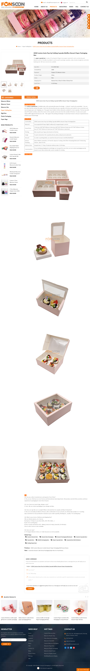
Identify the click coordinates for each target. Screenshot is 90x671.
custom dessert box (32, 537)
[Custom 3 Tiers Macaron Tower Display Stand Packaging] (4, 183)
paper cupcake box (58, 540)
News (71, 7)
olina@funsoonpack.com (72, 644)
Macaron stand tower (49, 651)
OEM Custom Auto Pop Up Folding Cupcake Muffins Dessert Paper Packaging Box (51, 566)
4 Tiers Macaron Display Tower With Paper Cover (15, 190)
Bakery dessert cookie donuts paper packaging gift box (8, 618)
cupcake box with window (74, 540)
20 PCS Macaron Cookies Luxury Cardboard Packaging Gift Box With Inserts (15, 129)
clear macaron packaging (50, 638)
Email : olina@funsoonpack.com (51, 2)
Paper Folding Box (27, 46)
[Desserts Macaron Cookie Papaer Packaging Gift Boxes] (4, 139)
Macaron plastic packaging (51, 648)
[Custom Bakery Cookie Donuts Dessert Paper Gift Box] (62, 608)
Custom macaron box (49, 633)
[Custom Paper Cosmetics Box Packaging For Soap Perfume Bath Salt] (44, 608)
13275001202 (69, 638)
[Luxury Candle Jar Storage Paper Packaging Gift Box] (27, 608)
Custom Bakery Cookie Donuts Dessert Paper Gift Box (61, 618)
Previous (85, 596)
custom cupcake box (32, 106)
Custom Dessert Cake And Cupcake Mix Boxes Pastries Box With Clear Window (15, 155)
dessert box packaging (47, 537)
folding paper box (31, 543)
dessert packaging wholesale (64, 537)
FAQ (77, 7)
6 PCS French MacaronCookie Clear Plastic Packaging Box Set (15, 164)
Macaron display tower (50, 653)
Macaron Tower (5, 104)
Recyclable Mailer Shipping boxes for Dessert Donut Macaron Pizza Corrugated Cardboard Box (15, 146)
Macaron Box (5, 107)
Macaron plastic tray (49, 635)
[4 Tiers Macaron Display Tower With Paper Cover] (4, 191)
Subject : (49, 566)
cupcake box (30, 540)
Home (36, 7)
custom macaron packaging (51, 643)
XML (29, 658)
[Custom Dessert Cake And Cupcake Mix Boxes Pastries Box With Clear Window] (4, 157)
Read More (13, 132)
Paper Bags (4, 119)
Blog (29, 651)
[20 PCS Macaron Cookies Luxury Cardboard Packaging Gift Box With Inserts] (4, 131)
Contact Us (85, 7)
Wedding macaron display (50, 656)
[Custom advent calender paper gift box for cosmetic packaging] (79, 608)
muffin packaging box (43, 540)
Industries (63, 7)
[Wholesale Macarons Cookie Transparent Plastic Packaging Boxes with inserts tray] (4, 174)
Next (87, 596)
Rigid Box (3, 113)
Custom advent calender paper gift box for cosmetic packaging (79, 618)
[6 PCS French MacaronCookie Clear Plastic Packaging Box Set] (4, 165)
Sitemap (30, 656)
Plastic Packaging (6, 116)
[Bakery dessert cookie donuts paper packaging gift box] (9, 608)
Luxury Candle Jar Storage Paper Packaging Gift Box (25, 618)
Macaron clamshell (49, 641)
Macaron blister (5, 101)
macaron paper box (49, 646)
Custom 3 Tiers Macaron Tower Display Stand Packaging (14, 181)
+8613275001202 (70, 641)
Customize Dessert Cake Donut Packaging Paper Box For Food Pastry (45, 550)
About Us (44, 7)
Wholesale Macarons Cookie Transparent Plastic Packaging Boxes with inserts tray (15, 172)
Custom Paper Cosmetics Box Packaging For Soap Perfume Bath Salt (43, 618)
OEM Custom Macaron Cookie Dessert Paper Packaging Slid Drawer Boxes (49, 548)
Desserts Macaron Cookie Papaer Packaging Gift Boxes (15, 138)
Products (53, 7)
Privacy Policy (31, 653)
